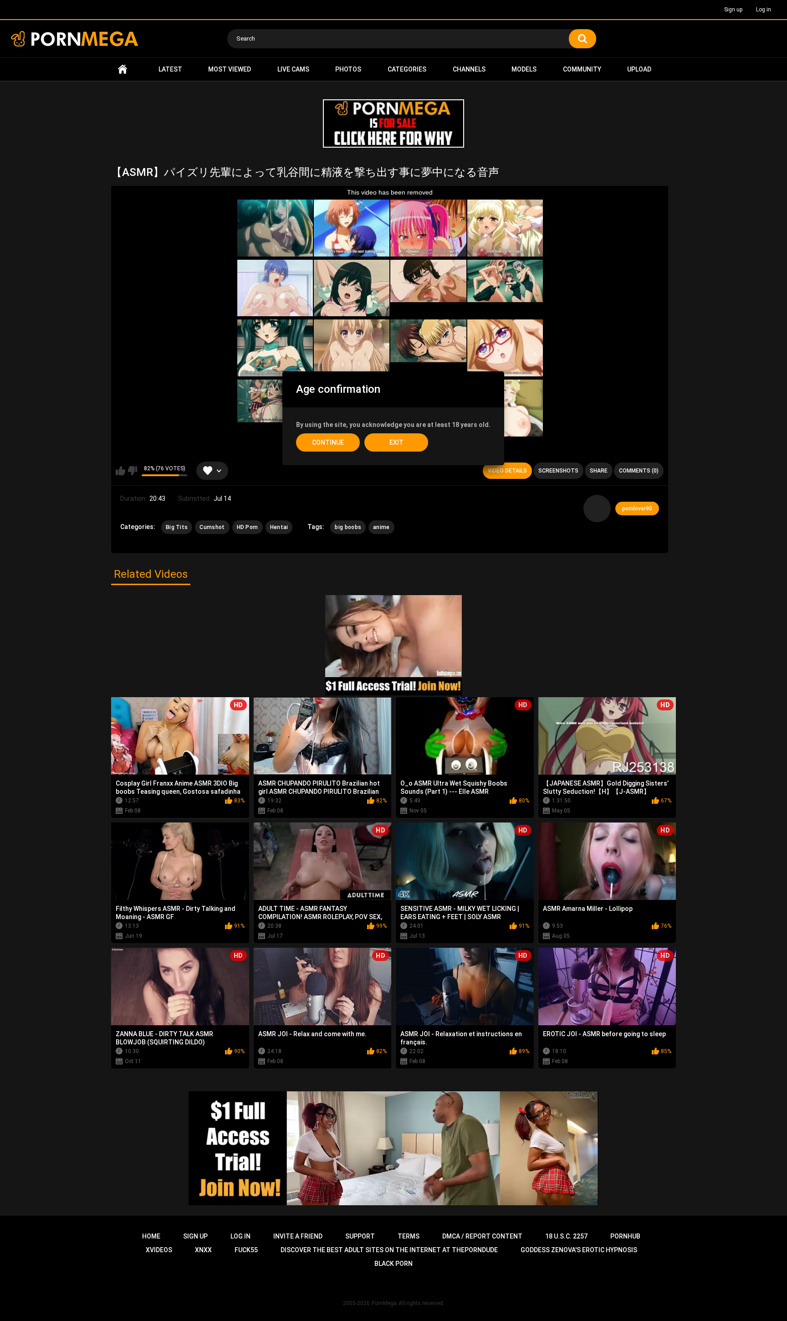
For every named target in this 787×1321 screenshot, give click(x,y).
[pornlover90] (597, 508)
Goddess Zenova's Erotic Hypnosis (579, 1250)
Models (524, 69)
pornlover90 (637, 508)
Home (122, 69)
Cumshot (212, 527)
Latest (170, 69)
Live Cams (293, 69)
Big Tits (177, 527)
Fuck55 (246, 1250)
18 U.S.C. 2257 (566, 1236)
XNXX (203, 1250)
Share (599, 471)
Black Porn (393, 1263)
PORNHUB (625, 1236)
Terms (408, 1236)
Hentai (279, 527)
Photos (348, 69)
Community (582, 69)
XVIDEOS (159, 1250)
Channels (469, 69)
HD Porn (247, 527)
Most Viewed (229, 69)
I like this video (120, 470)
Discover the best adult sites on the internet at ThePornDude (389, 1250)
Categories (407, 69)
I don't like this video (132, 470)
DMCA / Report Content (482, 1236)
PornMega (384, 1303)
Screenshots (558, 471)
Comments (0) (639, 471)
